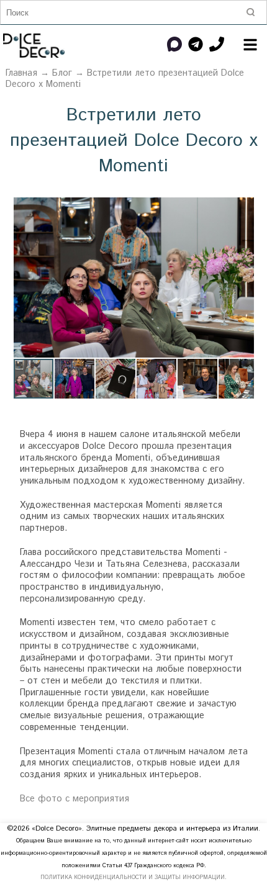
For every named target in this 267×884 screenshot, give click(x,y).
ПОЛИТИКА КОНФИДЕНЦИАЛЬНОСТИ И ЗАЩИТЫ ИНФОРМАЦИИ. (133, 877)
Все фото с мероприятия (74, 799)
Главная (21, 73)
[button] (243, 209)
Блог (62, 73)
